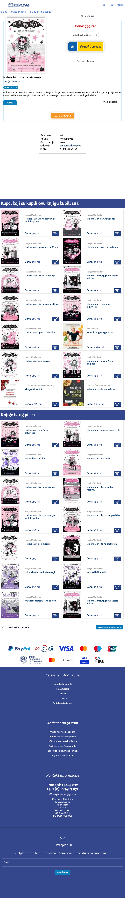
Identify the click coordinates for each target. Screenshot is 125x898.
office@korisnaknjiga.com (62, 794)
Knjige (3, 12)
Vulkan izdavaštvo (70, 145)
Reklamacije (62, 688)
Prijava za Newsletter (62, 755)
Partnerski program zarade (62, 746)
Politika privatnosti (62, 703)
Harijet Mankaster (14, 81)
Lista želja (65, 115)
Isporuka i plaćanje (62, 684)
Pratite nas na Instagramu (62, 736)
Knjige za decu (18, 12)
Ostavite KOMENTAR (109, 627)
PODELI (10, 102)
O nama (62, 698)
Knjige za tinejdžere (40, 12)
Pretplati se (62, 872)
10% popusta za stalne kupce (62, 741)
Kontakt (62, 693)
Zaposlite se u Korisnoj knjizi (62, 750)
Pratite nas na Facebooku (62, 731)
